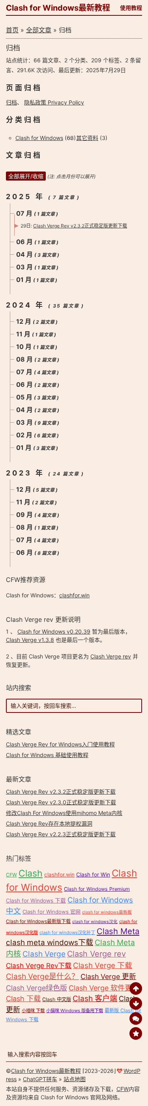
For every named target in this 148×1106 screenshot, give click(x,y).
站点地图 (75, 1079)
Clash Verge (44, 954)
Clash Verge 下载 (102, 965)
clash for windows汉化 (95, 921)
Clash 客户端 (95, 998)
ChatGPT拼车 (40, 1079)
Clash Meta (118, 931)
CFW (11, 875)
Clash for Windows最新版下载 (38, 921)
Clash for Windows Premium (97, 889)
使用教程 (131, 7)
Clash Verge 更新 (108, 976)
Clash (31, 873)
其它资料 (87, 137)
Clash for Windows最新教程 (58, 8)
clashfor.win (74, 595)
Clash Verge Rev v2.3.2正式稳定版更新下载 (80, 226)
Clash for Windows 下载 (36, 900)
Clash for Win (93, 874)
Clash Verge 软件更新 (104, 988)
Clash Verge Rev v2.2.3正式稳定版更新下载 (61, 834)
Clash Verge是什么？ (42, 976)
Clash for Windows (39, 137)
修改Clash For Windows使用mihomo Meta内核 (64, 812)
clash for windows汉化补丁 (67, 932)
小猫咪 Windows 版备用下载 (74, 1010)
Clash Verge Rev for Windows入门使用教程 (60, 744)
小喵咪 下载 (33, 1010)
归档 (11, 102)
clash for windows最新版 (107, 912)
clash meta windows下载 (49, 942)
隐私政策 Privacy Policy (54, 102)
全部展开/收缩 (25, 176)
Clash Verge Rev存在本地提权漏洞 (49, 823)
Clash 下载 (23, 998)
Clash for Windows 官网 (51, 911)
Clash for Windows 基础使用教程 (47, 755)
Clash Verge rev (110, 656)
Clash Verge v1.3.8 (30, 639)
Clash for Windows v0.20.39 (53, 631)
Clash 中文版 (56, 999)
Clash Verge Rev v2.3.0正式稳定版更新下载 (61, 802)
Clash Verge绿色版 (36, 988)
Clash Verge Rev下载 (38, 966)
